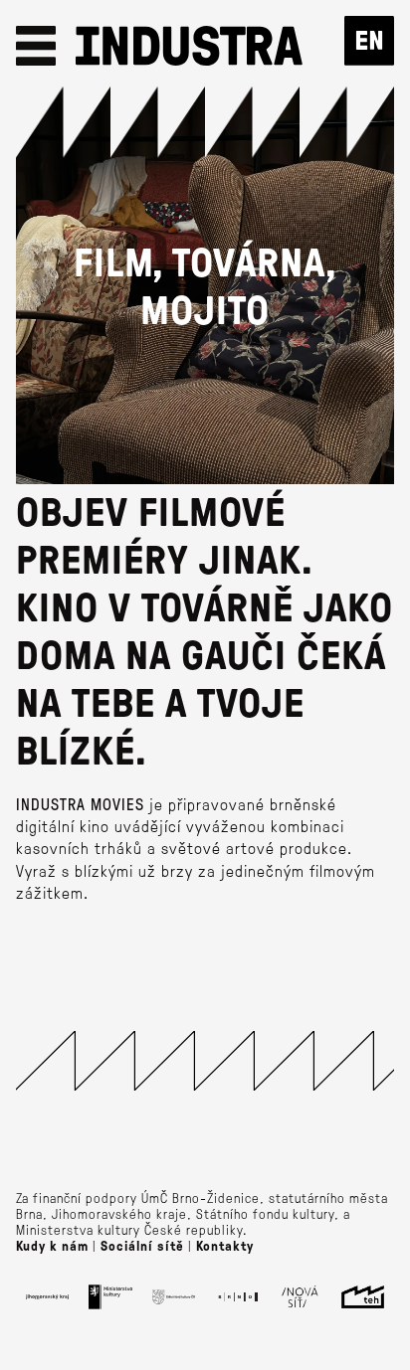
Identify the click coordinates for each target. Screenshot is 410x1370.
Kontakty (225, 1246)
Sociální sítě (142, 1246)
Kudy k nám (52, 1246)
